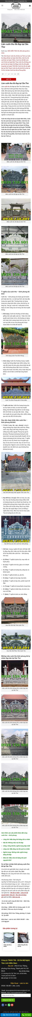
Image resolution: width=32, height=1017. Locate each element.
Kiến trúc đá (16, 897)
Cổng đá (12, 895)
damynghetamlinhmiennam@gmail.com (18, 990)
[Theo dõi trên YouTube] (12, 1005)
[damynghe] (16, 5)
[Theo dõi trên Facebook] (2, 1005)
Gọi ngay (27, 1015)
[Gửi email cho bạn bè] (12, 74)
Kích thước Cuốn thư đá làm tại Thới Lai (15, 56)
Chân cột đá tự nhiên (8, 945)
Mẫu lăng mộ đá (15, 849)
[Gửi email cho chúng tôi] (6, 1005)
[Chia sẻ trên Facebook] (6, 74)
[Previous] (3, 943)
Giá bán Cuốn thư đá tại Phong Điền (15, 70)
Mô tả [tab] (8, 79)
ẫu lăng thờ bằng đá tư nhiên (20, 839)
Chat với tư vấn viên (12, 1015)
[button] (2, 5)
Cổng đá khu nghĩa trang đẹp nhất (18, 846)
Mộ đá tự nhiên (15, 893)
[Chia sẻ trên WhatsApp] (2, 74)
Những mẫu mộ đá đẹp (15, 842)
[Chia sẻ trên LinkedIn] (18, 74)
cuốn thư (7, 86)
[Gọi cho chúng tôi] (9, 1005)
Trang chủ (10, 9)
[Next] (29, 943)
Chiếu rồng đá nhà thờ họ (23, 945)
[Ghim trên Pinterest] (15, 74)
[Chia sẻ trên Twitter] (9, 74)
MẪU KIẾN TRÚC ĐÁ (19, 9)
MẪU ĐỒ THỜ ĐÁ (14, 1012)
